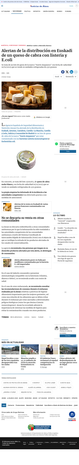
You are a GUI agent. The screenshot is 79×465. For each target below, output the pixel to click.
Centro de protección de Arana (15, 383)
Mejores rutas (26, 392)
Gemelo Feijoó (66, 387)
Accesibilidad (54, 442)
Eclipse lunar (50, 383)
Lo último (59, 215)
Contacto (11, 405)
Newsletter (30, 405)
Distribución (36, 414)
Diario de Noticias (22, 414)
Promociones (20, 405)
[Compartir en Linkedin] (71, 72)
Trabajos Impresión (55, 414)
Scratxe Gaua (65, 383)
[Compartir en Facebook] (63, 72)
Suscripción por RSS (55, 416)
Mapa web (35, 416)
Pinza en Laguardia (44, 392)
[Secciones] (2, 5)
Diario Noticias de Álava (8, 416)
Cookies (47, 442)
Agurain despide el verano (13, 387)
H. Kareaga (43, 367)
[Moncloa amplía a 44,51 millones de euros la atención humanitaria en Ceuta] (30, 349)
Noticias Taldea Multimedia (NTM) (9, 418)
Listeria (26, 317)
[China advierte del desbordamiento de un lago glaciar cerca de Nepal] (68, 349)
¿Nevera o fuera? (9, 392)
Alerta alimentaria (16, 317)
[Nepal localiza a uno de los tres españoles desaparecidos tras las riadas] (10, 349)
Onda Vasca (21, 418)
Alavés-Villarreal (34, 387)
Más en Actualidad (13, 342)
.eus (3, 405)
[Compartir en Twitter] (67, 72)
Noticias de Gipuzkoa (23, 416)
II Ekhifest (36, 383)
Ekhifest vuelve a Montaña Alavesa (39, 45)
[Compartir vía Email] (76, 72)
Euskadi (40, 317)
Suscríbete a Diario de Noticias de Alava (58, 405)
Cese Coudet (51, 387)
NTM (3, 73)
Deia (3, 414)
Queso (34, 317)
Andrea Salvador (19, 266)
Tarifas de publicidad (38, 418)
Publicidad (39, 405)
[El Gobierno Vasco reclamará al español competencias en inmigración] (49, 349)
